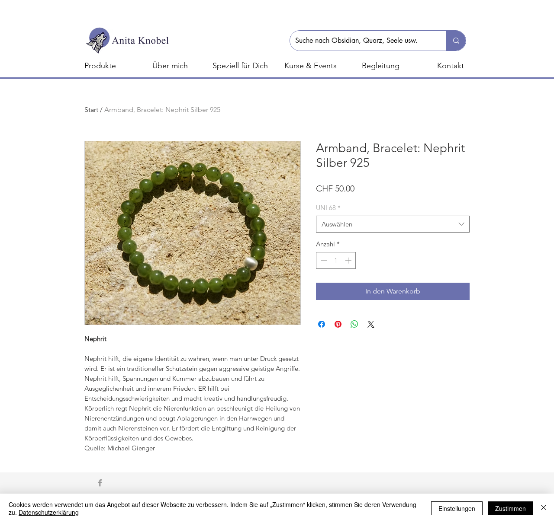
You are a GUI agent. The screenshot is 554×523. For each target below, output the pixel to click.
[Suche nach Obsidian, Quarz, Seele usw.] (456, 41)
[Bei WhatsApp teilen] (354, 324)
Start (91, 109)
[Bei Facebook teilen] (321, 324)
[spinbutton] (336, 260)
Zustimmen (510, 508)
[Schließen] (543, 508)
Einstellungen (456, 508)
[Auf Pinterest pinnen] (338, 324)
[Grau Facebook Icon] (100, 483)
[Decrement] (323, 260)
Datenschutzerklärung (49, 512)
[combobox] (393, 224)
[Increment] (349, 260)
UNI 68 (328, 208)
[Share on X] (371, 324)
